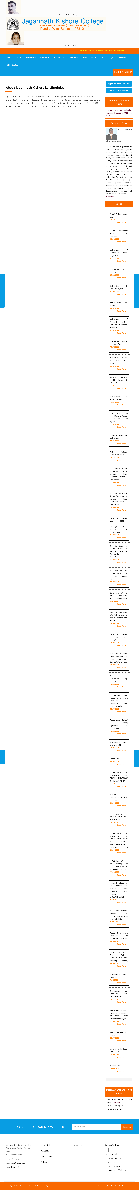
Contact (15, 65)
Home (9, 57)
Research (122, 57)
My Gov (111, 1162)
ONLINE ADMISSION (123, 72)
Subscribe (127, 1127)
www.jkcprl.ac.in (13, 1167)
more (108, 116)
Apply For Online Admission (119, 84)
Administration (31, 57)
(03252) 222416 (13, 1159)
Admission (74, 57)
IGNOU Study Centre (117, 1105)
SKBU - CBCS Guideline (119, 90)
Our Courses (46, 1156)
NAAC (104, 57)
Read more (110, 196)
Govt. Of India (114, 1166)
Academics (44, 57)
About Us (17, 57)
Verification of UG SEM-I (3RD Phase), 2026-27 (96, 50)
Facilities (94, 57)
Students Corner (59, 57)
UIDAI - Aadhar (114, 1158)
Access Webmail (115, 1109)
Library (85, 57)
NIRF (8, 65)
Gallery (44, 1162)
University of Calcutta (117, 1170)
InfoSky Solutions (126, 1185)
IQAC (112, 57)
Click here (116, 1102)
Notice (118, 203)
